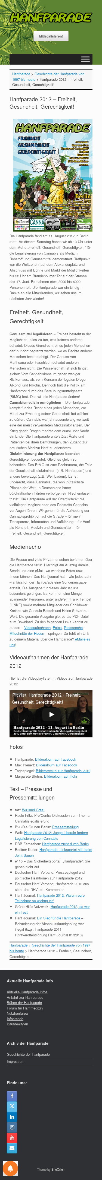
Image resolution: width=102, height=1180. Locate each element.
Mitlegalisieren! (51, 36)
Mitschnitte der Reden (27, 633)
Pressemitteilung (65, 826)
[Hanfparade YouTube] (12, 1138)
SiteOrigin (58, 1169)
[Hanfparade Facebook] (12, 1096)
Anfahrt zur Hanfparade (25, 997)
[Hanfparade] (51, 17)
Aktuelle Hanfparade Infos (27, 991)
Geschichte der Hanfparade (28, 1054)
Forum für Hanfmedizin (25, 1008)
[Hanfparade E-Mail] (12, 1148)
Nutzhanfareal (18, 1013)
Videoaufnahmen (37, 627)
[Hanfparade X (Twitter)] (12, 1106)
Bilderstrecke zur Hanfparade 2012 (63, 770)
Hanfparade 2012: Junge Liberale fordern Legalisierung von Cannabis (51, 835)
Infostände (15, 1018)
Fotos (57, 627)
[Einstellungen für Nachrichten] (10, 1168)
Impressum (15, 1061)
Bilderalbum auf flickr (60, 776)
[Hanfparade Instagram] (12, 1127)
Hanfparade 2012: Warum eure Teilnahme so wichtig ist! (50, 898)
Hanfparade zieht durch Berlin (65, 843)
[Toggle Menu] (85, 59)
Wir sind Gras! (33, 809)
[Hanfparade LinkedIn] (12, 1117)
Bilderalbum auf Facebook (55, 759)
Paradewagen (17, 1023)
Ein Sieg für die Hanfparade (58, 918)
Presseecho (73, 627)
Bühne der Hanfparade (24, 1002)
